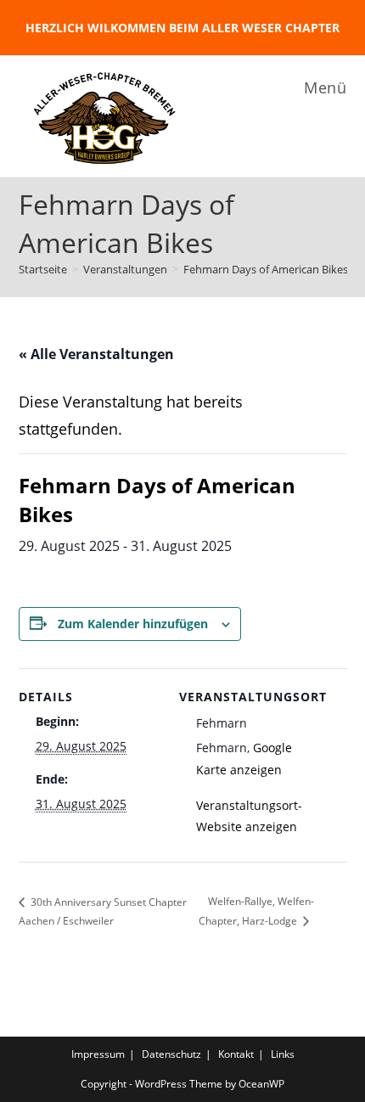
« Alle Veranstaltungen (96, 354)
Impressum (98, 1054)
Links (283, 1054)
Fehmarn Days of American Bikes (265, 269)
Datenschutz (171, 1054)
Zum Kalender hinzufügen (133, 624)
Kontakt (236, 1054)
